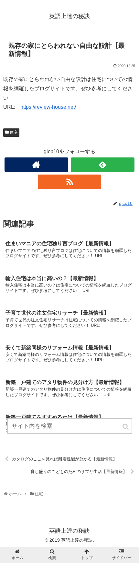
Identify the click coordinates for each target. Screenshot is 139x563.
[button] (126, 427)
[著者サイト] (36, 164)
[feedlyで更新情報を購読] (102, 164)
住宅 (13, 132)
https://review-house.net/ (48, 107)
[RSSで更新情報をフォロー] (70, 182)
